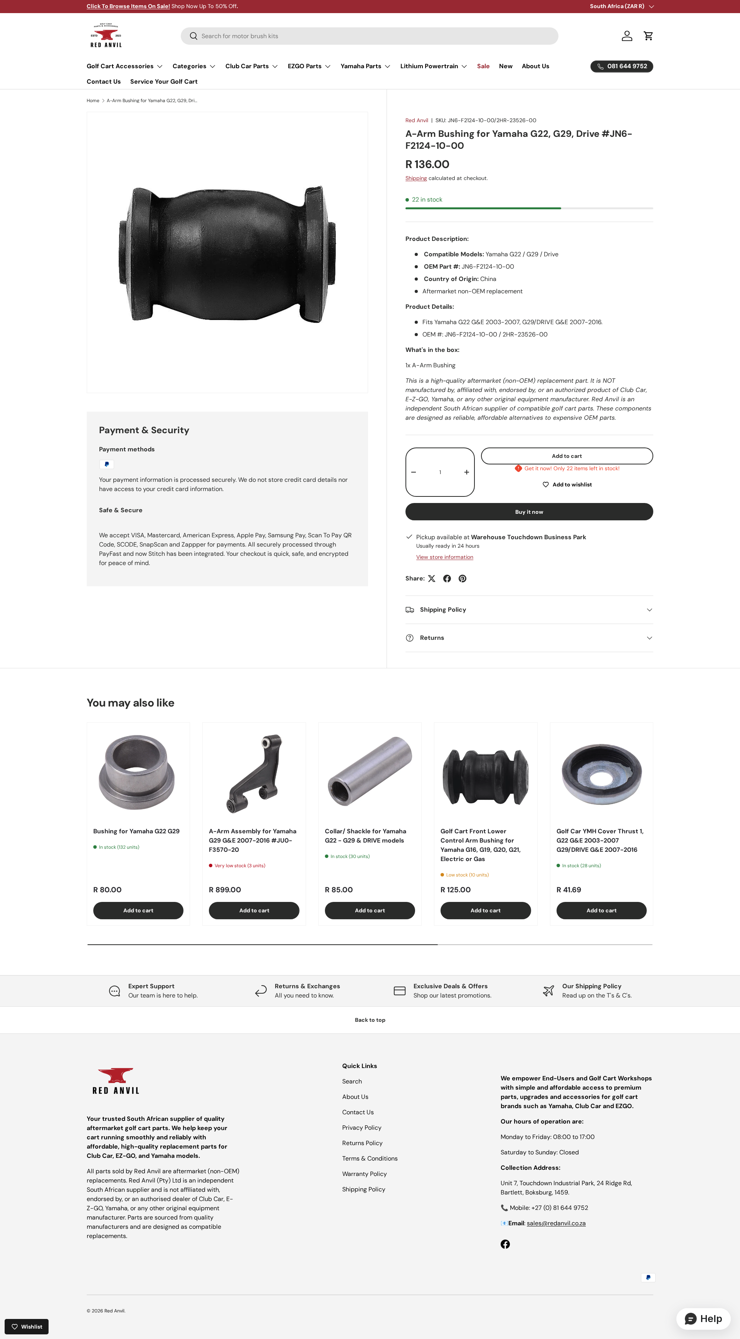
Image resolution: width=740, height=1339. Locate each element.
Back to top (370, 1019)
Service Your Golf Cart (164, 81)
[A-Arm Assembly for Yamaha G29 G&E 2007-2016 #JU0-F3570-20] (254, 774)
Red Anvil (416, 120)
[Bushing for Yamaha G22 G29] (138, 774)
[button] (648, 35)
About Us (536, 66)
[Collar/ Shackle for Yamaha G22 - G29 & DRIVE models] (370, 774)
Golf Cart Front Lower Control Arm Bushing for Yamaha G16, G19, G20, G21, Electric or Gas (481, 845)
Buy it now (529, 511)
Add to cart (567, 456)
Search (352, 1081)
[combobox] (369, 36)
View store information (444, 556)
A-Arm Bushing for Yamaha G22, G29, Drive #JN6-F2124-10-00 (153, 100)
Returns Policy (362, 1143)
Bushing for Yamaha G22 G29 (136, 831)
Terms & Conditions (370, 1158)
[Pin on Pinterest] (462, 578)
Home (93, 100)
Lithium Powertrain (429, 66)
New (506, 66)
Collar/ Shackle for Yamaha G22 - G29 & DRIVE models (365, 835)
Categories (190, 66)
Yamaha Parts (361, 66)
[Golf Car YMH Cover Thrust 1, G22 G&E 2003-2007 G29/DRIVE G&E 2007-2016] (602, 774)
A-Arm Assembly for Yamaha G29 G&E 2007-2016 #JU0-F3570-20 (252, 840)
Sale (483, 66)
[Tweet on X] (431, 578)
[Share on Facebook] (447, 578)
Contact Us (104, 81)
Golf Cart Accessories (120, 66)
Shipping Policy (363, 1189)
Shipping (416, 178)
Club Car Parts (247, 66)
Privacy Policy (362, 1128)
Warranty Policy (364, 1174)
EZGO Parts (305, 66)
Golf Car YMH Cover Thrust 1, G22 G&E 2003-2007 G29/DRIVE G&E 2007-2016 (600, 840)
